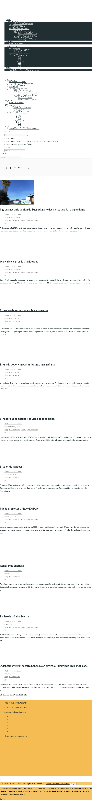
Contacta (8, 100)
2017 (19, 119)
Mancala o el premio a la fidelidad (19, 261)
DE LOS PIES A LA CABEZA (17, 82)
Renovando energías (12, 565)
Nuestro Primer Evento (26, 94)
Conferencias (14, 220)
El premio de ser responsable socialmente (24, 310)
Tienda (6, 126)
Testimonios (13, 87)
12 (20, 695)
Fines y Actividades (20, 109)
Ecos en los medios (25, 98)
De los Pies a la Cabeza (13, 214)
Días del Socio (18, 120)
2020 (19, 115)
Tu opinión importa (16, 103)
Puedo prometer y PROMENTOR (19, 508)
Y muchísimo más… (15, 89)
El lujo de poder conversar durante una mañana (27, 364)
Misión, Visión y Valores (22, 108)
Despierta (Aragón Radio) (27, 99)
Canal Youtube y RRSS (21, 96)
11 (17, 695)
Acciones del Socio (20, 114)
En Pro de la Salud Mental (15, 616)
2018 (19, 117)
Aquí (6, 144)
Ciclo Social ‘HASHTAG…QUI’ (19, 111)
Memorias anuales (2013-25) (23, 83)
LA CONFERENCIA (10, 80)
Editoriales (17, 110)
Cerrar (2, 799)
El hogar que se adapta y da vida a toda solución (27, 418)
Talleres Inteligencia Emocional (25, 95)
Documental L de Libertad (18, 127)
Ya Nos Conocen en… (21, 85)
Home (6, 79)
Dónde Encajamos (15, 84)
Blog (6, 104)
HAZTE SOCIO (13, 113)
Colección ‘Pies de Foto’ (22, 90)
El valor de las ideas (11, 466)
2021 (19, 121)
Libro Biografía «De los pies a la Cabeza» (24, 129)
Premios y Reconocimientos (19, 88)
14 (25, 695)
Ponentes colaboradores (27, 93)
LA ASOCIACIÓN (9, 105)
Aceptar (73, 784)
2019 (19, 116)
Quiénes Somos (14, 106)
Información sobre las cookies (58, 784)
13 (22, 695)
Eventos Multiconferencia (23, 92)
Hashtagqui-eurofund (29, 220)
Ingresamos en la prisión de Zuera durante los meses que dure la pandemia (42, 209)
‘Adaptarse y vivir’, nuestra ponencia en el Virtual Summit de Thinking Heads (44, 665)
